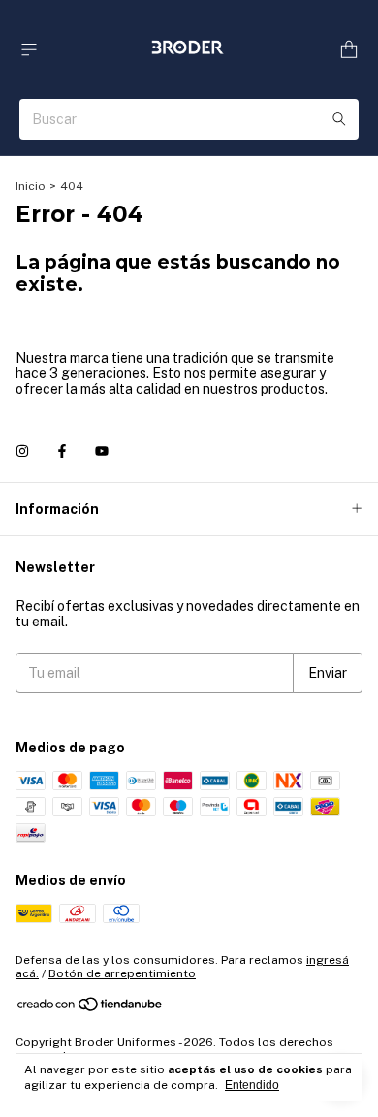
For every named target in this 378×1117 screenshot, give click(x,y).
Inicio (31, 186)
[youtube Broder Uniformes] (102, 451)
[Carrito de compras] (349, 50)
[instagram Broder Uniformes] (22, 451)
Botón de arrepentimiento (122, 973)
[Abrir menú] (29, 50)
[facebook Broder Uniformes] (62, 451)
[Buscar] (339, 119)
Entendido (252, 1085)
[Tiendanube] (91, 1008)
